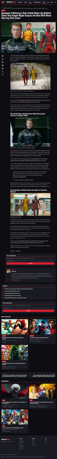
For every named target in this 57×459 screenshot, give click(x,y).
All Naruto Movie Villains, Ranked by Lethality (12, 293)
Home (2, 7)
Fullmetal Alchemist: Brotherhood (42, 406)
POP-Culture (44, 2)
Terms (46, 442)
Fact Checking (16, 456)
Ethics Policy (25, 456)
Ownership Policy (41, 456)
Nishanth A (4, 340)
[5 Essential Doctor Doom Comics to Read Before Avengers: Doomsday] (14, 352)
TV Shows (30, 2)
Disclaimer (12, 456)
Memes (51, 2)
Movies (25, 2)
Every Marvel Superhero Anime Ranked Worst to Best (12, 427)
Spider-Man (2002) (38, 341)
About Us (7, 456)
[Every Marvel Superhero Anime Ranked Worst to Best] (14, 416)
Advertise (34, 444)
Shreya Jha (3, 20)
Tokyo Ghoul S (10, 406)
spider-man (4, 342)
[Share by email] (2, 68)
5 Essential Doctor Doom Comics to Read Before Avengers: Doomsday (13, 364)
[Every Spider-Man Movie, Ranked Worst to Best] (42, 326)
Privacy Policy (35, 456)
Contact (33, 442)
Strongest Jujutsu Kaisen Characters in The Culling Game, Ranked (15, 297)
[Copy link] (2, 71)
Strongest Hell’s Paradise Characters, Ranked (12, 291)
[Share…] (2, 74)
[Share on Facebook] (2, 62)
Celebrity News (22, 442)
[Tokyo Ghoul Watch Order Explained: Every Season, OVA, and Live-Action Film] (14, 391)
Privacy (46, 440)
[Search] (55, 2)
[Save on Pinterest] (2, 56)
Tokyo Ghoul (5, 406)
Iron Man (8, 431)
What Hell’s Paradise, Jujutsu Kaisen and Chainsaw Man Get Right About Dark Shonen (19, 288)
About (33, 440)
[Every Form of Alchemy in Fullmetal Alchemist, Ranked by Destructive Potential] (42, 391)
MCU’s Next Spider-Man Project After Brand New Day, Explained (12, 338)
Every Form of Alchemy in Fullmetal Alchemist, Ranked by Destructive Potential (41, 402)
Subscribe (30, 263)
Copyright (30, 456)
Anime (4, 400)
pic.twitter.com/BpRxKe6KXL (19, 176)
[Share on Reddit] (2, 65)
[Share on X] (2, 59)
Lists (48, 2)
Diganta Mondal (5, 429)
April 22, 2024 (29, 180)
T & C (21, 456)
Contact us (3, 456)
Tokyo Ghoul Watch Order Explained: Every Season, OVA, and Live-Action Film (14, 402)
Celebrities (20, 2)
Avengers (4, 431)
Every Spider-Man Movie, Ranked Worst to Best (39, 337)
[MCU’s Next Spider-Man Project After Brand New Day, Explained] (14, 326)
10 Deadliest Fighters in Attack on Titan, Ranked (13, 295)
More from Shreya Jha (15, 280)
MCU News (10, 7)
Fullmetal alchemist (33, 406)
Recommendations (37, 2)
